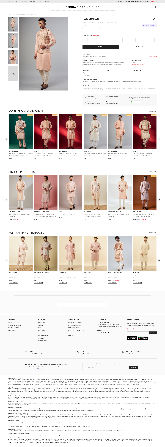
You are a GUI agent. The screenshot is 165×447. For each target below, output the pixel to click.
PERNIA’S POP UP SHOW (15, 325)
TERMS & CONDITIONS (74, 327)
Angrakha (124, 408)
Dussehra (43, 435)
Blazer (58, 426)
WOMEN (11, 1)
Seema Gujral (140, 381)
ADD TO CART (139, 46)
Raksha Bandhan (31, 435)
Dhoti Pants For (68, 422)
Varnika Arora (37, 397)
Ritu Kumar (113, 381)
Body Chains (72, 414)
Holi (13, 435)
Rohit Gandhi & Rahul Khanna (129, 381)
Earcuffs (59, 414)
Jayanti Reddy (149, 379)
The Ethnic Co (124, 388)
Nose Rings (42, 414)
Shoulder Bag (11, 417)
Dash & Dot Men (15, 388)
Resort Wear (99, 403)
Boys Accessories (86, 426)
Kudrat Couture (147, 390)
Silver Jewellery (11, 416)
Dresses (45, 403)
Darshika (144, 388)
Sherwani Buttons (94, 408)
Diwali (9, 435)
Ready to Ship (18, 404)
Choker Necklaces (56, 416)
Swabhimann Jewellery (95, 397)
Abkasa (93, 390)
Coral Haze (36, 398)
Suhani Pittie (83, 398)
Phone (136, 329)
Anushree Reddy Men (71, 390)
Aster (76, 397)
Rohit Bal (119, 381)
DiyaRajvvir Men (115, 390)
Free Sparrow (68, 430)
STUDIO (39, 1)
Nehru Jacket (17, 408)
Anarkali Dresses (55, 422)
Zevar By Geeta (85, 397)
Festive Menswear (64, 410)
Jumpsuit (143, 408)
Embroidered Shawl (40, 417)
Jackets (113, 403)
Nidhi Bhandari (19, 398)
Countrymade (30, 388)
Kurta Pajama (106, 408)
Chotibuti (27, 430)
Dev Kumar (149, 388)
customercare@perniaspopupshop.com (110, 326)
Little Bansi (21, 430)
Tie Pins (52, 408)
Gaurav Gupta (26, 382)
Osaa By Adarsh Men (87, 379)
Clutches (96, 416)
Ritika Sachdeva (91, 398)
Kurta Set (45, 422)
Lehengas (10, 403)
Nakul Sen (37, 381)
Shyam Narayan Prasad (124, 382)
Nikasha (54, 382)
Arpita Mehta (26, 384)
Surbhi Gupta (60, 384)
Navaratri (37, 435)
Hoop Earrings (48, 416)
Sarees (25, 403)
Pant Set (71, 410)
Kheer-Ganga (117, 388)
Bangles (32, 414)
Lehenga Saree (146, 403)
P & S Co (16, 430)
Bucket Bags (138, 416)
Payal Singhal (19, 382)
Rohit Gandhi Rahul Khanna (37, 382)
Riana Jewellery (125, 397)
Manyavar (121, 379)
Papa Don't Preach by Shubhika (54, 381)
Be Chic (31, 398)
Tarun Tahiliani (11, 382)
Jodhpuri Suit (114, 408)
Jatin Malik (62, 390)
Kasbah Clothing (139, 390)
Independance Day (19, 435)
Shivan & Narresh (129, 379)
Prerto (96, 398)
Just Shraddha (105, 397)
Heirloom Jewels (90, 414)
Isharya (17, 397)
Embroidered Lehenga (29, 422)
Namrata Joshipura (81, 382)
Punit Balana (73, 381)
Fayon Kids (10, 430)
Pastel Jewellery (133, 414)
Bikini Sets (105, 403)
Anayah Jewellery (134, 397)
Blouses (140, 403)
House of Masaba (18, 384)
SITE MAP (70, 335)
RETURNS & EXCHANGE (74, 325)
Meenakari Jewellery (104, 414)
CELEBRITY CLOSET (43, 333)
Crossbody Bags (130, 416)
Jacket (54, 426)
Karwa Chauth (76, 435)
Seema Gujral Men (86, 391)
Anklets (83, 414)
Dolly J (61, 379)
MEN (17, 1)
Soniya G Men (94, 391)
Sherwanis (40, 403)
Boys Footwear (77, 426)
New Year (82, 435)
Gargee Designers (123, 390)
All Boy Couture (98, 430)
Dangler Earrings (30, 416)
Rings (28, 414)
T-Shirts (79, 408)
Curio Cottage (11, 397)
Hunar (79, 397)
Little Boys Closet (42, 430)
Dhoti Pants (83, 403)
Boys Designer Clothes (13, 426)
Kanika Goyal (134, 382)
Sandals (79, 416)
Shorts (74, 408)
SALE (39, 327)
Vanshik (66, 388)
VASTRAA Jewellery (69, 397)
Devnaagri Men (21, 390)
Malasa (54, 384)
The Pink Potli (51, 397)
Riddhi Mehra (99, 381)
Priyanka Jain (141, 382)
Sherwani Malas (18, 410)
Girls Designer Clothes (13, 422)
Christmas (63, 435)
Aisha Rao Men (99, 390)
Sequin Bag (18, 417)
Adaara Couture (94, 384)
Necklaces (10, 414)
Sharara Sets (54, 403)
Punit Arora (42, 391)
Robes (71, 408)
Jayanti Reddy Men (134, 391)
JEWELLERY (23, 1)
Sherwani (26, 408)
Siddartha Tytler (148, 381)
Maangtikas (49, 414)
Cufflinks (25, 410)
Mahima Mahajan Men (13, 391)
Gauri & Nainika (141, 379)
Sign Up (133, 367)
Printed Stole (49, 417)
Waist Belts (111, 416)
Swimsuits (124, 403)
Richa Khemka (78, 384)
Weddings (69, 435)
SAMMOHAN (90, 19)
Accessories (148, 408)
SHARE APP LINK (153, 332)
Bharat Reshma (137, 388)
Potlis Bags (91, 416)
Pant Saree (11, 404)
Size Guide (96, 35)
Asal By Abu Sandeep (54, 379)
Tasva (9, 388)
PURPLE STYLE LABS (14, 322)
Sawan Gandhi (33, 384)
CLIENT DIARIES (42, 341)
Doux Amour (147, 397)
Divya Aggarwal (114, 382)
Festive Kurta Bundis (48, 410)
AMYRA (50, 398)
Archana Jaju (67, 384)
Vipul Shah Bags (44, 398)
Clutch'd (57, 397)
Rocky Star (78, 379)
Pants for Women (91, 403)
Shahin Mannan (121, 384)
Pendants (97, 414)
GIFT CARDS (41, 330)
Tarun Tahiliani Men (49, 390)
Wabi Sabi (95, 388)
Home (9, 14)
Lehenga (21, 422)
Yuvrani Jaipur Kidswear (59, 430)
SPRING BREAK (102, 391)
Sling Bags (122, 416)
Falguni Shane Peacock (69, 379)
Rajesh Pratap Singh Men (57, 388)
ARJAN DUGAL (107, 390)
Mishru (32, 381)
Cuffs (20, 414)
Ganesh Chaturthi (50, 435)
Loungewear (11, 410)
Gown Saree (153, 403)
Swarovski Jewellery (115, 414)
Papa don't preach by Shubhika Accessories (63, 398)
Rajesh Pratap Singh (90, 381)
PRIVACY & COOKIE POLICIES (76, 330)
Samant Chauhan (99, 382)
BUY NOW (100, 46)
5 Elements (26, 398)
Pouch (106, 416)
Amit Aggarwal (71, 382)
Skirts (109, 403)
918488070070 (152, 1)
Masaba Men (23, 391)
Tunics (67, 403)
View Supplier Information (139, 64)
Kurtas (31, 408)
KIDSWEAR (32, 1)
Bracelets (24, 414)
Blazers (83, 408)
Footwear (83, 410)
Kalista (9, 381)
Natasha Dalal (18, 379)
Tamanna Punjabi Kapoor (111, 384)
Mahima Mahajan (26, 381)
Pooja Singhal (25, 379)
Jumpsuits (118, 403)
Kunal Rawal (105, 388)
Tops (59, 403)
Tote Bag (149, 416)
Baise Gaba (109, 379)
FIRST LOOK (46, 1)
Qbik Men (57, 390)
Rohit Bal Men (88, 388)
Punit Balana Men (30, 390)
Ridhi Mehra (115, 379)
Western (34, 410)
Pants (38, 408)
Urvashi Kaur (128, 384)
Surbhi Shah (107, 382)
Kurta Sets (21, 403)
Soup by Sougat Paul (150, 382)
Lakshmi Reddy (34, 430)
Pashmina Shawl (31, 417)
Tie (86, 410)
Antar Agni (37, 379)
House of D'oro (112, 397)
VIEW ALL (152, 111)
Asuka (99, 388)
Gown (49, 403)
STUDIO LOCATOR (13, 327)
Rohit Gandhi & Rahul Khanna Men (73, 391)
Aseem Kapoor (135, 384)
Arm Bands (78, 414)
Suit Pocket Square (59, 408)
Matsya (40, 384)
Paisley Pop (76, 398)
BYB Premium (120, 430)
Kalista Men (131, 390)
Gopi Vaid (10, 384)
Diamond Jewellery (151, 414)
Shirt (62, 426)
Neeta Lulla (64, 382)
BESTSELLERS (41, 322)
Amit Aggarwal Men (39, 390)
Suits (34, 408)
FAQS (69, 333)
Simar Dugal (49, 384)
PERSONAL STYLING (43, 335)
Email (130, 329)
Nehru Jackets (32, 426)
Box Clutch (24, 417)
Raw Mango (11, 379)
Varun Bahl (59, 382)
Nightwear (135, 403)
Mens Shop (56, 410)
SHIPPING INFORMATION (74, 322)
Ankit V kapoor (37, 388)
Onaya (135, 379)
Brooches (90, 410)
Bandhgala (130, 408)
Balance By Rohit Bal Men (123, 391)
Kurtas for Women (32, 403)
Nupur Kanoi (43, 381)
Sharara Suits (38, 422)
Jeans (101, 408)
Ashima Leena (48, 382)
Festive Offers (26, 404)
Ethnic (29, 410)
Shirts (22, 408)
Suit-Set (88, 408)
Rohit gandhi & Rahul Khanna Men (76, 388)
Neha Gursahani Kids (78, 430)
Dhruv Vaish (23, 388)
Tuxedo (119, 408)
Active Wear (77, 410)
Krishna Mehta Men (12, 390)
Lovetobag (141, 397)
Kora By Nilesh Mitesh (13, 393)
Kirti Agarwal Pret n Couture (110, 430)
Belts (83, 416)
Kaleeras (55, 414)
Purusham (130, 388)
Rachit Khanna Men (81, 390)
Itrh (83, 384)
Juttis (86, 416)
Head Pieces (65, 414)
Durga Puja (57, 435)
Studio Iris (101, 384)
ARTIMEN (89, 390)
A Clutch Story (11, 398)
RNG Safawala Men (59, 391)
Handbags (101, 416)
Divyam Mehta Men (46, 388)
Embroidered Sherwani (46, 426)
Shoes (75, 416)
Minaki (118, 397)
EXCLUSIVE (41, 325)
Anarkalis (15, 403)
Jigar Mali (87, 384)
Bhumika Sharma (90, 382)
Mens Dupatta (136, 408)
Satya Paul (32, 379)
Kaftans (63, 403)
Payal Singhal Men (35, 391)
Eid (25, 435)
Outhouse (62, 397)
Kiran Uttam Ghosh (16, 381)
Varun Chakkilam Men (145, 391)
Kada (71, 416)
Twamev (111, 388)
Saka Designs (91, 430)
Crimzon (101, 398)
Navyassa (49, 430)
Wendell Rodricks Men (111, 391)
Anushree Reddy (45, 379)
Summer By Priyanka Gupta (99, 379)
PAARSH (28, 391)
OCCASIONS (41, 338)
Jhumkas (37, 416)
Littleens (85, 430)
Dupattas (130, 403)
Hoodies (67, 408)
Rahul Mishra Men (50, 391)
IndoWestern (40, 410)
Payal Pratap (66, 381)
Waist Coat (47, 408)
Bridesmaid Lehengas (75, 403)
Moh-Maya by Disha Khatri (26, 397)
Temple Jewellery (142, 414)
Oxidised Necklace (65, 416)
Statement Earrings (20, 416)
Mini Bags (144, 416)
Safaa (72, 384)
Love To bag (44, 397)
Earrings (16, 414)
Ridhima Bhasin (106, 381)
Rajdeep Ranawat (80, 381)
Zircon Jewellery (124, 414)
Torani (43, 384)
